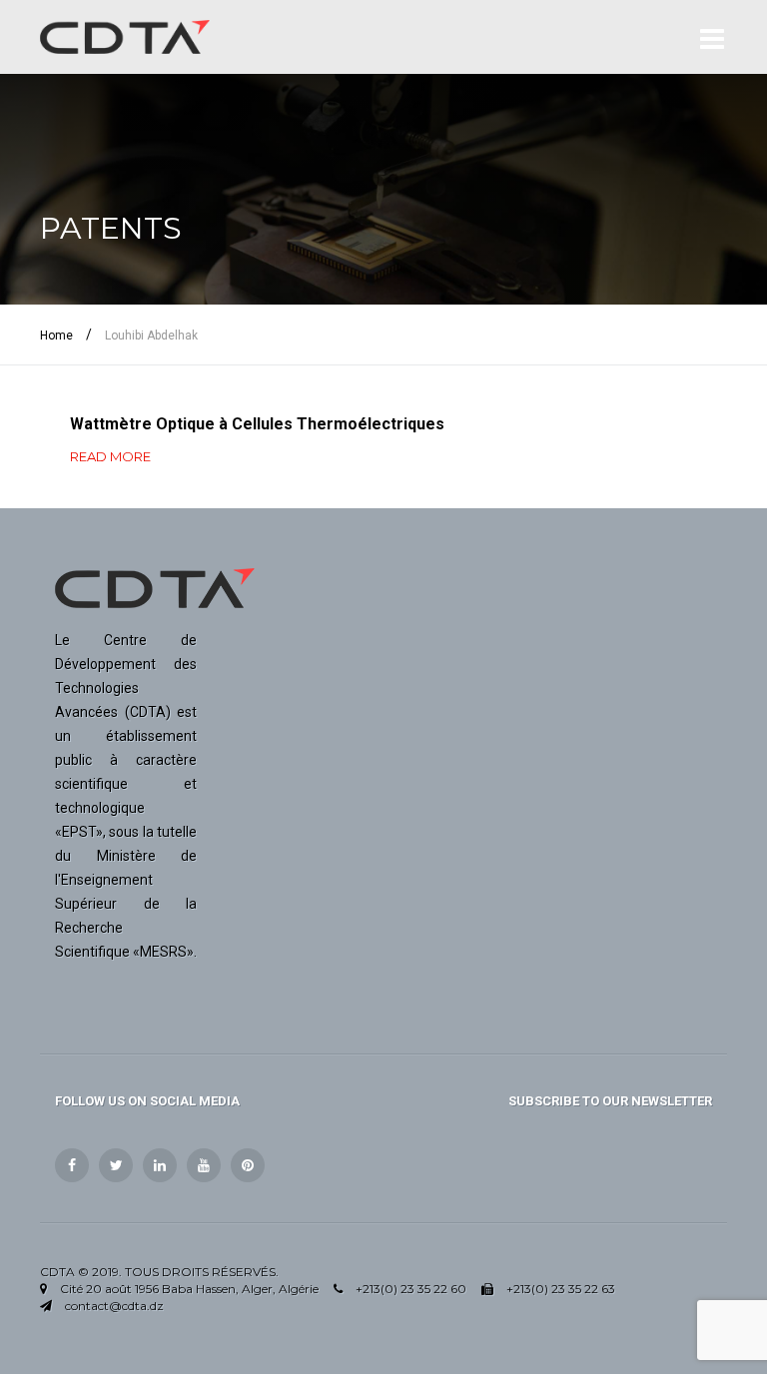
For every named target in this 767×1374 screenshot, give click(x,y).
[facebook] (72, 1165)
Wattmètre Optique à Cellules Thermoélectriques (257, 423)
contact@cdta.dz (114, 1305)
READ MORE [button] (110, 456)
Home (56, 336)
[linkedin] (160, 1165)
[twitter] (116, 1165)
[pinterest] (248, 1165)
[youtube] (204, 1165)
